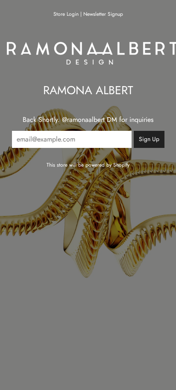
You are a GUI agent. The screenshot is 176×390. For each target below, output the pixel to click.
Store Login (66, 14)
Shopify (121, 165)
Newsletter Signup (103, 14)
